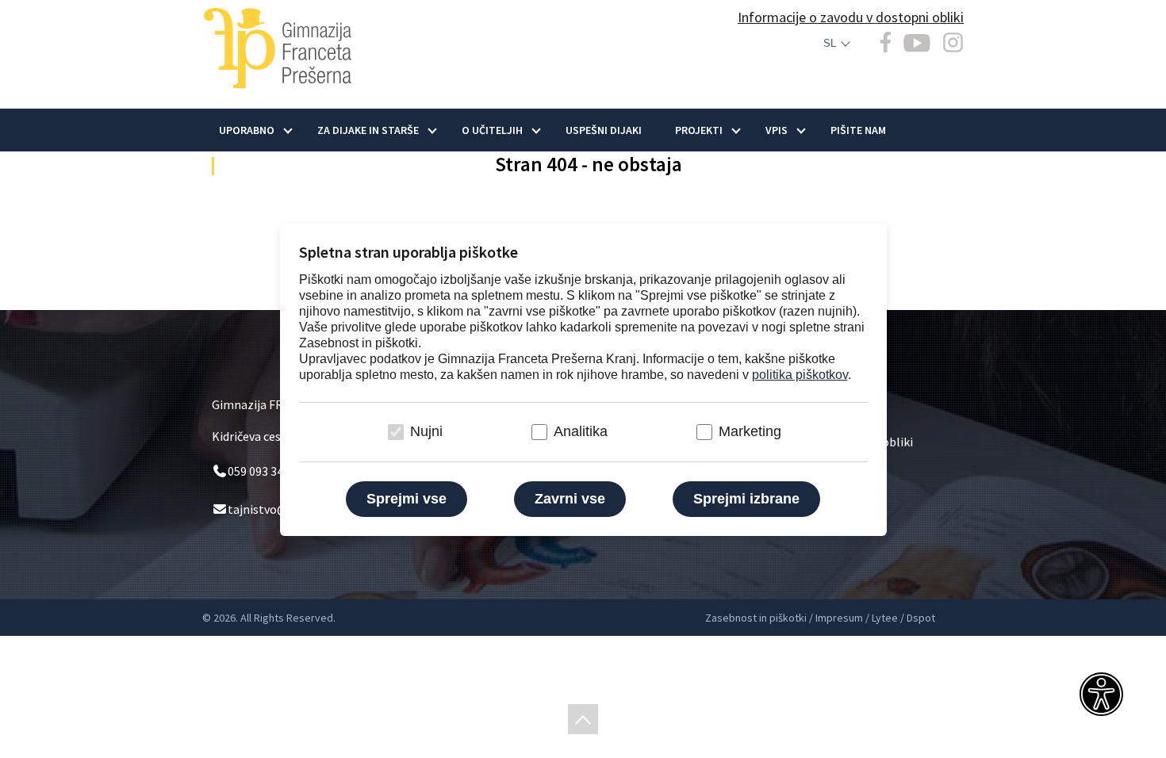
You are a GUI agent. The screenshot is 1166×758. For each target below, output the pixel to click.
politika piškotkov (800, 374)
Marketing (750, 431)
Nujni (426, 431)
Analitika (581, 431)
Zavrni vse (570, 499)
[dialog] (583, 379)
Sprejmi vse (406, 499)
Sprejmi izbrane (746, 499)
